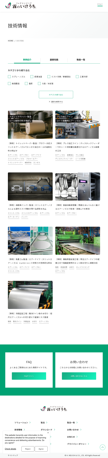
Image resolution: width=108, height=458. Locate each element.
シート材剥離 (80, 159)
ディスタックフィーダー (64, 159)
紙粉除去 (28, 162)
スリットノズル (13, 213)
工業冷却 (84, 76)
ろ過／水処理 (47, 83)
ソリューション (21, 422)
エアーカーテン (13, 217)
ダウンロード (46, 430)
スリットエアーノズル (16, 159)
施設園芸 (16, 83)
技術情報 (18, 430)
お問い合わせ (73, 430)
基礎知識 (54, 59)
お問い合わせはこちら (79, 376)
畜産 (31, 83)
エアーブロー (24, 155)
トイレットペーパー (15, 162)
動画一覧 (81, 59)
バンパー (24, 217)
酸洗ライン (17, 321)
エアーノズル (13, 155)
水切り (71, 267)
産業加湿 (38, 76)
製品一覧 (71, 422)
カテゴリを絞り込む (56, 94)
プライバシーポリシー (76, 444)
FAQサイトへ (29, 376)
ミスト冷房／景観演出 (61, 76)
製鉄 (57, 267)
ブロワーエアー (32, 159)
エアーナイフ (36, 155)
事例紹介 (27, 59)
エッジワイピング (83, 267)
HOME (11, 41)
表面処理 (64, 267)
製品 (43, 422)
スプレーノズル (18, 76)
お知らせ (71, 437)
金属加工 (70, 155)
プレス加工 (80, 155)
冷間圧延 (26, 321)
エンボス (36, 162)
